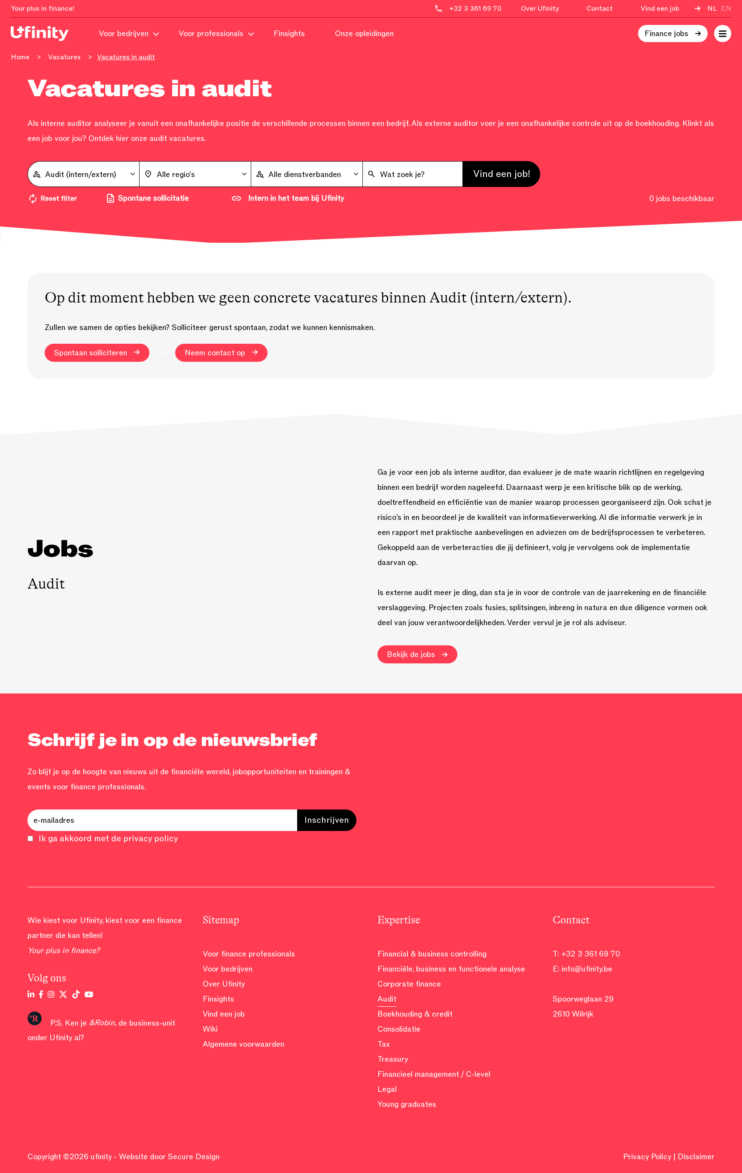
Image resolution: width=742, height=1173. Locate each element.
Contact (600, 8)
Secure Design (193, 1156)
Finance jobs (666, 33)
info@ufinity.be (587, 969)
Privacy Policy (647, 1156)
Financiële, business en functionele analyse (451, 969)
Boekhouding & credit (415, 1014)
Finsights (289, 33)
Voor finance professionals (249, 954)
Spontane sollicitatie (153, 198)
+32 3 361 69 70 (590, 954)
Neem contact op (215, 352)
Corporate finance (409, 984)
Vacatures (64, 57)
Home (20, 57)
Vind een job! (501, 174)
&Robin (102, 1022)
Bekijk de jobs (411, 654)
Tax (383, 1044)
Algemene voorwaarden (243, 1044)
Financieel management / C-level (433, 1074)
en (726, 8)
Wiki (210, 1029)
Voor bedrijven (124, 33)
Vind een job (660, 8)
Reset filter (58, 198)
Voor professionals (211, 33)
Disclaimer (696, 1156)
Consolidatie (398, 1029)
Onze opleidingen (364, 33)
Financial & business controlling (432, 954)
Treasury (392, 1059)
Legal (387, 1089)
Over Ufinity (540, 8)
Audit (386, 999)
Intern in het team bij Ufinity (296, 198)
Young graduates (406, 1104)
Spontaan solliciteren (90, 352)
